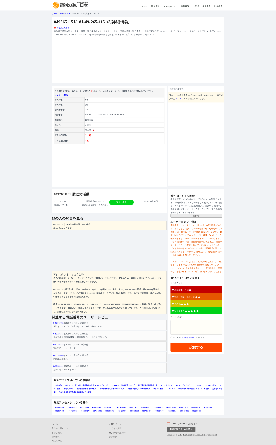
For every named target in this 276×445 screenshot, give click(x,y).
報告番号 (206, 6)
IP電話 (196, 6)
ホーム (144, 6)
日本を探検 (57, 441)
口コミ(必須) (176, 317)
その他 (177, 304)
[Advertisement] (138, 61)
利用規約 (113, 437)
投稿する (196, 347)
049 (61, 14)
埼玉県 (59, 28)
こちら (179, 99)
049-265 (68, 14)
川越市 (66, 28)
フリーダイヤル (170, 6)
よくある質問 (115, 428)
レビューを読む (61, 95)
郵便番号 (218, 6)
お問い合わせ (115, 424)
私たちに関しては (60, 428)
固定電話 (155, 6)
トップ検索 (57, 433)
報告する (196, 216)
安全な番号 (179, 311)
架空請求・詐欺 (181, 290)
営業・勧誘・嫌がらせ (184, 297)
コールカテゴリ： (178, 283)
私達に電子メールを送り (181, 429)
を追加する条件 (188, 337)
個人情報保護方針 (117, 433)
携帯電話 (185, 6)
